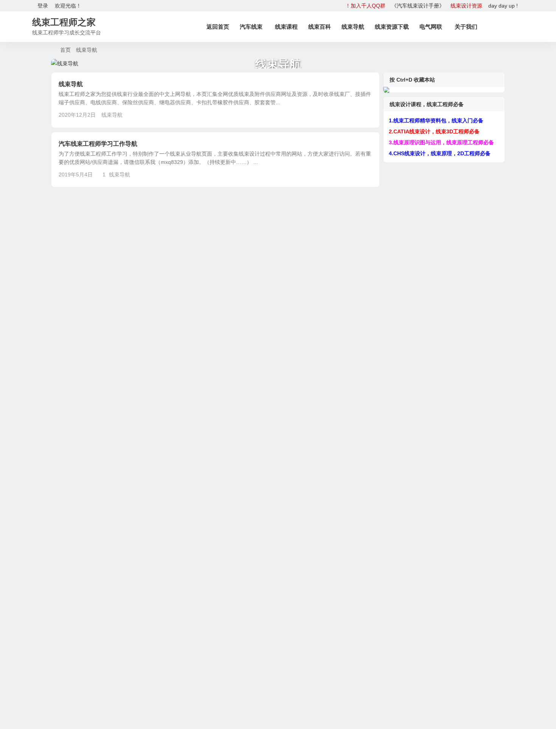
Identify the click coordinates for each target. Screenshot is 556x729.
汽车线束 (251, 26)
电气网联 (430, 26)
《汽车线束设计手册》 (417, 6)
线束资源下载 (392, 26)
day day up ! (503, 6)
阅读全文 (365, 114)
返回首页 (218, 26)
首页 (65, 50)
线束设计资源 (466, 6)
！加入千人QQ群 (365, 6)
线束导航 (353, 26)
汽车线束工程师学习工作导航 (98, 144)
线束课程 (286, 26)
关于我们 (466, 26)
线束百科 (319, 26)
